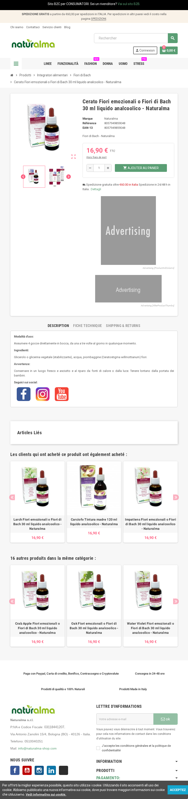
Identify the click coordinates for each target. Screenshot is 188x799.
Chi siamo (16, 27)
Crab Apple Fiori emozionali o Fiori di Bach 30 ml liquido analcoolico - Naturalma (37, 628)
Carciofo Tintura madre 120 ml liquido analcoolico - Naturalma (94, 522)
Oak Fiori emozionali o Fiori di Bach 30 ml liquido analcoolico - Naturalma (94, 628)
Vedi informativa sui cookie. (46, 794)
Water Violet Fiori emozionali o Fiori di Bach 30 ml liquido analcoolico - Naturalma (150, 628)
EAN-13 (88, 127)
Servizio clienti (51, 27)
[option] (37, 502)
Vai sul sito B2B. (129, 4)
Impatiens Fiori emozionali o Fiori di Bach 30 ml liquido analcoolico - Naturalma (150, 524)
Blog (67, 27)
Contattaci (33, 27)
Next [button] (176, 497)
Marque (88, 118)
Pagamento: (108, 777)
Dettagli (96, 189)
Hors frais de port (96, 157)
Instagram (39, 770)
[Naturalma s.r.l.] (33, 43)
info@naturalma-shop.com (37, 748)
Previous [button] (12, 497)
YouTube (27, 770)
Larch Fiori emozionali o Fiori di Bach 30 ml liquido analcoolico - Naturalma (37, 524)
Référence (89, 123)
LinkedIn (51, 770)
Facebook (14, 770)
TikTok (63, 770)
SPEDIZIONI (98, 18)
